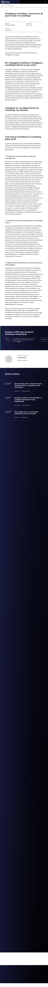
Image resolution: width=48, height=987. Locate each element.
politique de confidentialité (29, 341)
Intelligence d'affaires (10, 25)
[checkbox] (25, 342)
